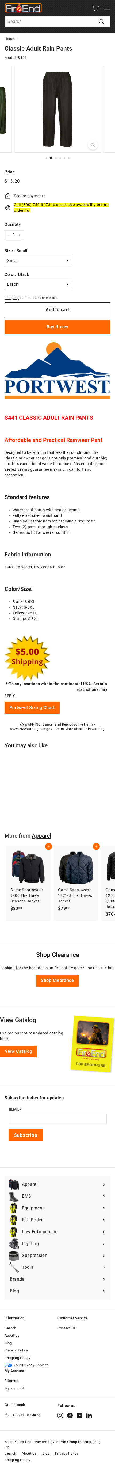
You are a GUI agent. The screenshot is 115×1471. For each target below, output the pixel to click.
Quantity (13, 224)
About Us (12, 1335)
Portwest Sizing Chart (32, 707)
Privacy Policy (16, 1350)
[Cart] (95, 8)
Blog (8, 1343)
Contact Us (66, 1328)
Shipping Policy (17, 1358)
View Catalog (18, 1051)
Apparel (41, 835)
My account (14, 1388)
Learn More (64, 729)
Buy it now (57, 326)
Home (9, 39)
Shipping (12, 298)
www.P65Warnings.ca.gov (31, 729)
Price (10, 171)
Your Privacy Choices (31, 1365)
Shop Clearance (57, 980)
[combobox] (57, 21)
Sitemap (11, 1381)
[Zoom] (93, 145)
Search (10, 1328)
